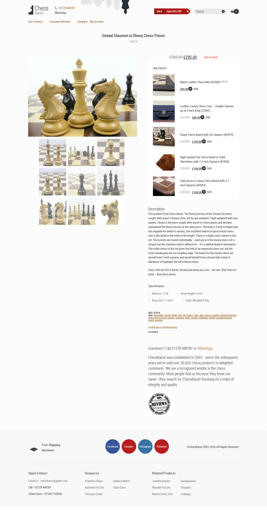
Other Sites (119, 487)
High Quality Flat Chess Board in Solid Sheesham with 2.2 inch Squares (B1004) (204, 159)
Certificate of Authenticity (162, 327)
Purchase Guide (93, 494)
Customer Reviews (60, 22)
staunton (179, 317)
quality (215, 315)
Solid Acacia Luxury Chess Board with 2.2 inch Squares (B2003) (204, 183)
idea (201, 315)
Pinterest (162, 446)
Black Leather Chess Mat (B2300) (200, 82)
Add (196, 89)
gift (184, 315)
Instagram (145, 446)
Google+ (129, 446)
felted (174, 315)
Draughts (186, 487)
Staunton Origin (94, 481)
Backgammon (188, 481)
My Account (97, 22)
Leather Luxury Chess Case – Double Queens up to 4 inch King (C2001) (206, 108)
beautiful (158, 315)
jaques (208, 315)
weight (194, 317)
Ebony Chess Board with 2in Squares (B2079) (206, 134)
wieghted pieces (224, 317)
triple (187, 317)
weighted (203, 317)
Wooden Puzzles (161, 487)
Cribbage (186, 494)
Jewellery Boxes (161, 481)
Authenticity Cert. (95, 487)
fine (180, 315)
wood (151, 320)
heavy (190, 315)
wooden (159, 320)
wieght (212, 317)
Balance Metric (121, 481)
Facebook (112, 446)
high (196, 315)
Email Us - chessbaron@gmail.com (48, 481)
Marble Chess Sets (162, 494)
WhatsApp (205, 348)
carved (167, 315)
